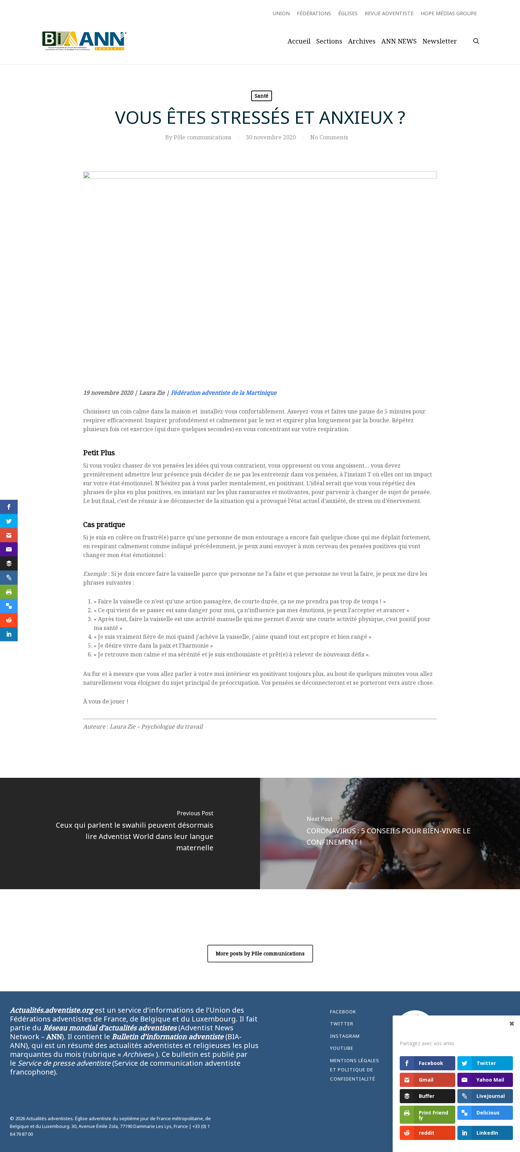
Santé (261, 95)
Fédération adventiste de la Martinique (224, 392)
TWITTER (341, 1023)
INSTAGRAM (345, 1036)
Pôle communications (202, 137)
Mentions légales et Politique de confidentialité (354, 1069)
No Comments (329, 137)
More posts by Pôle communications (260, 953)
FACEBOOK (343, 1011)
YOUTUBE (341, 1048)
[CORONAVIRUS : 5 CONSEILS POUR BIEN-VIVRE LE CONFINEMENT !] (390, 834)
